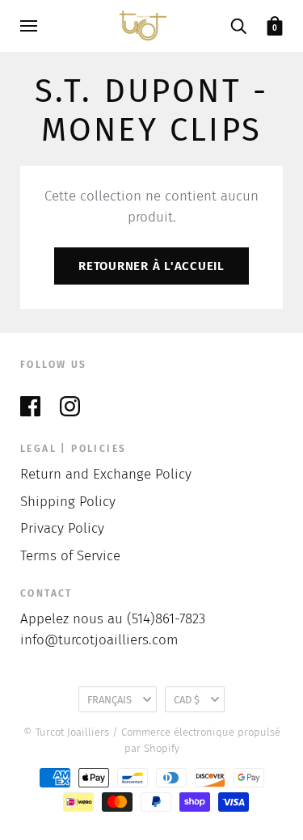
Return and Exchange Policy (105, 474)
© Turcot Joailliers (66, 732)
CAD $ (187, 700)
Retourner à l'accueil (151, 266)
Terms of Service (70, 555)
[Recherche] (238, 25)
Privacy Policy (62, 528)
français (109, 700)
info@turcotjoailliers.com (99, 639)
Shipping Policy (68, 501)
